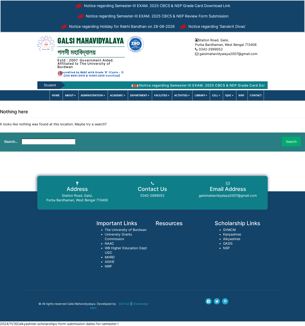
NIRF (241, 95)
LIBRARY (200, 95)
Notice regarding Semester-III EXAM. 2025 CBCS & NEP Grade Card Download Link (156, 6)
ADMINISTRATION (92, 95)
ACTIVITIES (181, 95)
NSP (226, 248)
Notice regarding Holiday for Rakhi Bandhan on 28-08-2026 (121, 26)
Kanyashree (232, 234)
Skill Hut (123, 303)
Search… (11, 141)
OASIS (228, 243)
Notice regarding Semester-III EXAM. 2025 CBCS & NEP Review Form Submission (157, 16)
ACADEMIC (117, 95)
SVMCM (229, 230)
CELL (215, 95)
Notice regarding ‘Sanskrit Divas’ (216, 26)
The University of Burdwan (125, 230)
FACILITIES (161, 95)
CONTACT (256, 95)
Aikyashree (231, 239)
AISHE (110, 262)
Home (56, 95)
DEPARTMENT (139, 95)
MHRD (110, 257)
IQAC (228, 95)
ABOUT (69, 95)
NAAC (109, 243)
